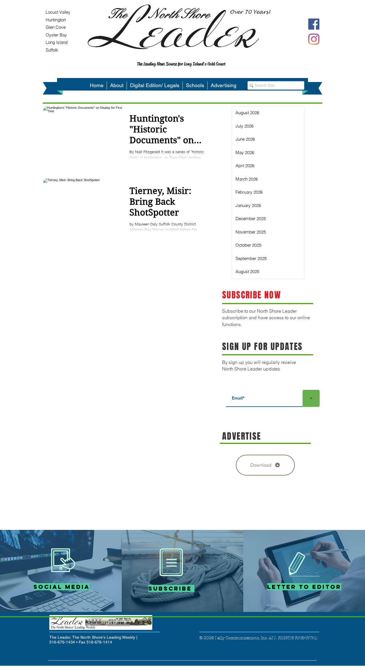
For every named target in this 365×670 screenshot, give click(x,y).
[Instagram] (313, 39)
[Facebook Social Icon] (313, 24)
